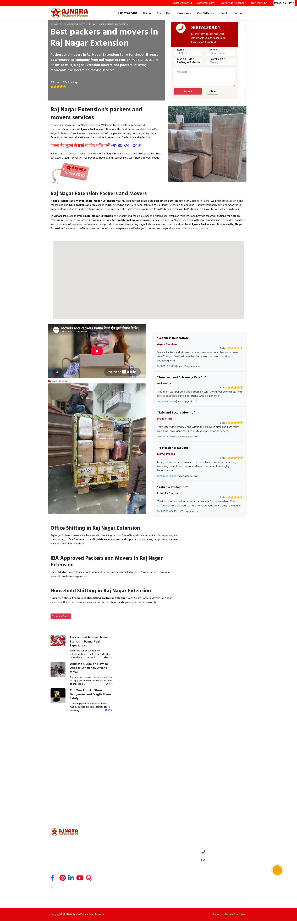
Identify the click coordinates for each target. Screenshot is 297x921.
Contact (238, 13)
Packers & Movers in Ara (63, 787)
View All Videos (60, 381)
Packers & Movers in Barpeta (220, 816)
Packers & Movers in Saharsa (65, 798)
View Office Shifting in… (68, 551)
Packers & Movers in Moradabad (68, 769)
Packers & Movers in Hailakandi (170, 816)
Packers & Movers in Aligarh (220, 763)
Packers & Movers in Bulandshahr (119, 752)
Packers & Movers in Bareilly (168, 763)
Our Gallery (204, 13)
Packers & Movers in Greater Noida (120, 740)
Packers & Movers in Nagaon (117, 804)
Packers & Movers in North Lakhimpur (70, 816)
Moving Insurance (111, 867)
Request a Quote (61, 616)
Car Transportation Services (117, 847)
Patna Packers (109, 882)
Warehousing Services (113, 872)
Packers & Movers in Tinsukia (168, 804)
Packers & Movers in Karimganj (118, 816)
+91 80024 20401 (126, 145)
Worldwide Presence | (233, 3)
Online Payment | (182, 3)
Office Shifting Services (114, 842)
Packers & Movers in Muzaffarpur (68, 781)
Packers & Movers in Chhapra (117, 793)
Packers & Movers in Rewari (65, 752)
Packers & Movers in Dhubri (168, 810)
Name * (181, 49)
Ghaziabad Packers (75, 24)
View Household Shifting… (70, 610)
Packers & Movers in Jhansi (115, 775)
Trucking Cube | (259, 3)
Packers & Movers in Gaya (219, 775)
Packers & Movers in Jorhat (64, 804)
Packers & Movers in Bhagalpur (118, 781)
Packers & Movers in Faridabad (221, 734)
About (154, 837)
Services (183, 13)
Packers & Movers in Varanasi (221, 758)
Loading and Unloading (114, 857)
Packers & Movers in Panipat (65, 746)
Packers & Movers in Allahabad (118, 763)
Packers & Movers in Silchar (168, 798)
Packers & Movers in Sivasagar (66, 810)
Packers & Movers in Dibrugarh (221, 798)
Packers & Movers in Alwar (115, 746)
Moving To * (217, 58)
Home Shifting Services (114, 837)
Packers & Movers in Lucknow (221, 752)
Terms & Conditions (235, 914)
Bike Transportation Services (117, 852)
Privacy (217, 914)
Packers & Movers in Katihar (220, 787)
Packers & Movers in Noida (115, 734)
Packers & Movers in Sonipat (220, 740)
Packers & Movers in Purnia (167, 781)
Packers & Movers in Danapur (169, 793)
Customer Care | (206, 3)
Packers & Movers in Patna (167, 775)
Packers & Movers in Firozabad (66, 775)
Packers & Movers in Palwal (168, 752)
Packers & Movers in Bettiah (220, 793)
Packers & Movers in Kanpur (65, 758)
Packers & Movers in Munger (65, 793)
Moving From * (185, 58)
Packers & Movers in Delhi (64, 734)
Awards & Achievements (165, 852)
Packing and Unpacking (114, 862)
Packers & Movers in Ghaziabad (67, 740)
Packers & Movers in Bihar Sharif (119, 787)
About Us (163, 13)
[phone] (181, 29)
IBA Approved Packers (114, 877)
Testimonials (158, 847)
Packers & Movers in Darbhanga (222, 781)
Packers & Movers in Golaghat (221, 810)
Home (147, 13)
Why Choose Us (160, 842)
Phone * (214, 49)
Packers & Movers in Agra (167, 758)
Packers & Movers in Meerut (168, 740)
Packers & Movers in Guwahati (118, 798)
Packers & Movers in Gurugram (170, 734)
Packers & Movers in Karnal (167, 746)
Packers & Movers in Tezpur (220, 804)
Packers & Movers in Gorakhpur (170, 769)
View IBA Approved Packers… (72, 584)
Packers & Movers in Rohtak (220, 746)
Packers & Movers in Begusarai (169, 787)
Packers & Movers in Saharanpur (119, 769)
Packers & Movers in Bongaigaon (119, 810)
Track (224, 13)
